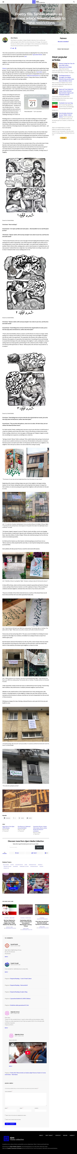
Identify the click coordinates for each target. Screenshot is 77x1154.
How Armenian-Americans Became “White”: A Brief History (66, 114)
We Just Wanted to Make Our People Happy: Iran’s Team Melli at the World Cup (9, 922)
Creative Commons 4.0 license (14, 1148)
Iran (26, 864)
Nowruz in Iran (7, 866)
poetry (41, 866)
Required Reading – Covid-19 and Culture (21, 978)
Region (65, 1135)
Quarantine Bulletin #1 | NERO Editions (20, 998)
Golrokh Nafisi (19, 864)
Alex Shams (14, 38)
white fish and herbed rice (33, 75)
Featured (32, 10)
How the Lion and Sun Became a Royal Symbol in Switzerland (42, 923)
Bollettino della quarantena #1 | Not (19, 1005)
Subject (72, 1135)
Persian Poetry (34, 866)
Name (6, 1108)
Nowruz (4, 68)
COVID (12, 864)
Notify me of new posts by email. (13, 1119)
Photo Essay (44, 10)
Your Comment (8, 1091)
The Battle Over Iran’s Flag (66, 103)
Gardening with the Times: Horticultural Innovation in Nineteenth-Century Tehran (26, 923)
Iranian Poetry (32, 864)
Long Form (37, 10)
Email (21, 1108)
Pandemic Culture (24, 866)
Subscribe (39, 847)
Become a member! (63, 41)
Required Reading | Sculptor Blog (18, 992)
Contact (58, 1135)
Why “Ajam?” (49, 1135)
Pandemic (16, 866)
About (41, 1135)
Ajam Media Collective (11, 928)
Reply (6, 956)
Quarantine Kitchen (37, 54)
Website (36, 1108)
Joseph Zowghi (14, 963)
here (26, 56)
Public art (6, 868)
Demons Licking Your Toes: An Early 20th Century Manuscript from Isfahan (66, 65)
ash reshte (39, 72)
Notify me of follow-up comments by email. (16, 1115)
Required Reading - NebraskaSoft (19, 985)
